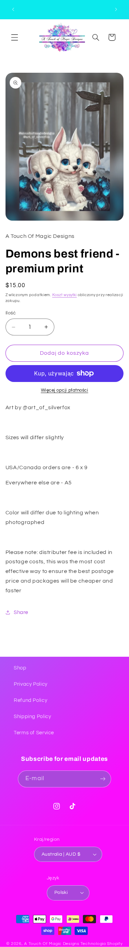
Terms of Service (34, 732)
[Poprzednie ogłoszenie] (13, 9)
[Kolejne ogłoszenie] (115, 9)
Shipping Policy (32, 716)
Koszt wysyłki (64, 295)
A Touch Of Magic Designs (51, 944)
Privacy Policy (30, 684)
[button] (14, 37)
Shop (20, 668)
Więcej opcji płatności (64, 390)
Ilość (11, 313)
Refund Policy (30, 700)
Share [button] (21, 612)
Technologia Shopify (101, 944)
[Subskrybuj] (102, 778)
